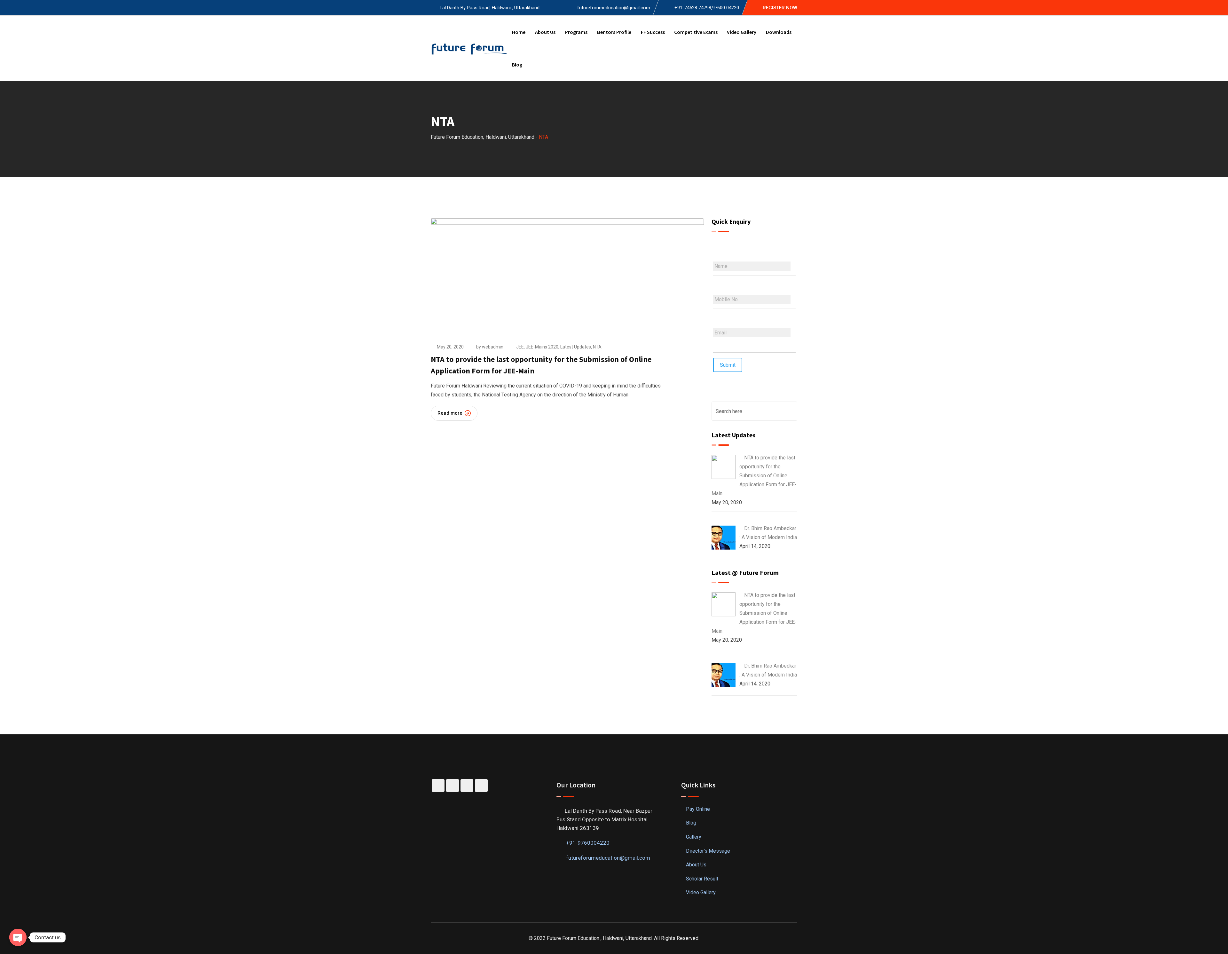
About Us (545, 32)
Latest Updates (575, 346)
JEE (520, 346)
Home (518, 32)
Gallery (693, 837)
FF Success (653, 32)
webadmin (492, 346)
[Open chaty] (18, 937)
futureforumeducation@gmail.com (613, 8)
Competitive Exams (696, 32)
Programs (576, 32)
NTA (597, 346)
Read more (449, 413)
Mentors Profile (614, 32)
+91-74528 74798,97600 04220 (706, 8)
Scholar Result (702, 879)
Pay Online (698, 809)
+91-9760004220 (588, 843)
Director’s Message (708, 851)
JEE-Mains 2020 (542, 346)
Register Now (780, 8)
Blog (517, 64)
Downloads (778, 32)
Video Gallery (741, 32)
